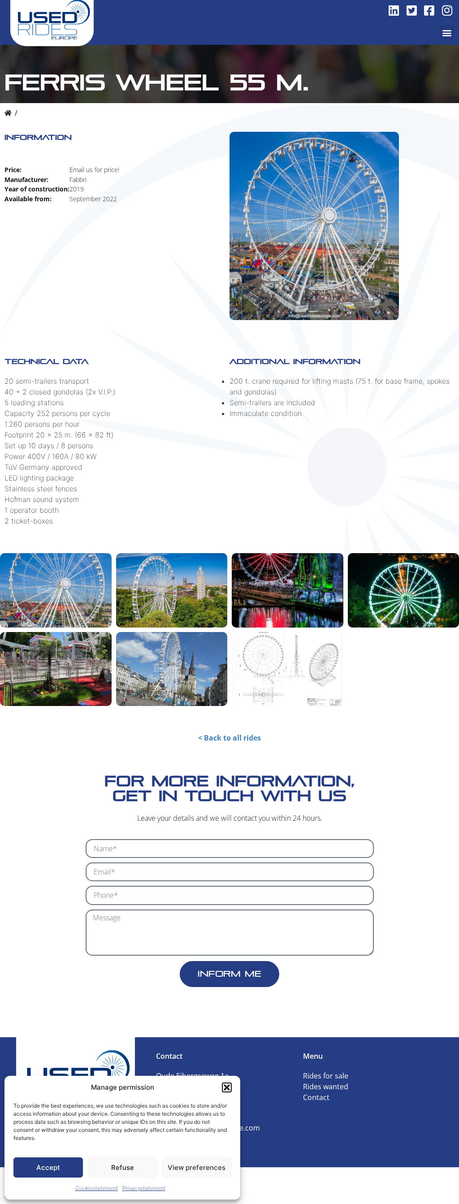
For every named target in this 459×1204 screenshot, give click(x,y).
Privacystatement (143, 1188)
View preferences (196, 1167)
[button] (226, 1087)
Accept (48, 1167)
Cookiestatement (96, 1188)
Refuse (122, 1167)
